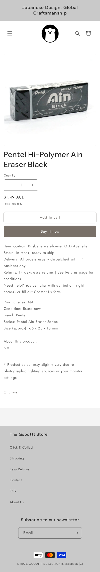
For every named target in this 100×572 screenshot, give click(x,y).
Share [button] (12, 392)
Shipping (17, 458)
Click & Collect (21, 447)
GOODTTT (35, 564)
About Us (17, 502)
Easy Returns (19, 469)
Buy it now (50, 231)
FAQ (13, 490)
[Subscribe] (76, 533)
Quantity (9, 175)
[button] (9, 33)
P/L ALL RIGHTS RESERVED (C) (63, 564)
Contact (16, 480)
